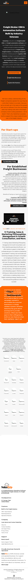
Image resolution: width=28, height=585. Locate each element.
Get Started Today (14, 72)
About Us (3, 525)
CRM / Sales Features (6, 511)
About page (4, 564)
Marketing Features (6, 513)
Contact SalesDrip (5, 527)
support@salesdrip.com (7, 544)
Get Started (14, 473)
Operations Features (6, 515)
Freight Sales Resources (14, 78)
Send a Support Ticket (6, 542)
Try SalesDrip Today (9, 162)
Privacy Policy (5, 531)
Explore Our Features (14, 83)
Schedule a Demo (18, 206)
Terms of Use (4, 532)
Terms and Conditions (16, 571)
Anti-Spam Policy (5, 529)
